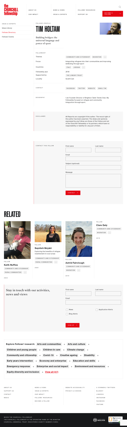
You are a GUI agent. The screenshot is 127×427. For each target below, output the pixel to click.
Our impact (33, 14)
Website (91, 88)
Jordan (77, 67)
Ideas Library (7, 28)
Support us (83, 14)
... (105, 57)
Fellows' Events (8, 37)
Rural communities (13, 272)
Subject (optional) (72, 163)
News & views (59, 10)
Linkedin (100, 394)
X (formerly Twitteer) (105, 387)
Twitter (81, 88)
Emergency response (18, 366)
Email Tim (102, 88)
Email (68, 155)
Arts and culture (76, 344)
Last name (99, 146)
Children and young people (21, 350)
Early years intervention (20, 361)
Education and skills (84, 361)
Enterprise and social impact (52, 366)
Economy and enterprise (53, 361)
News (71, 309)
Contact (7, 394)
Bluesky (99, 391)
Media (6, 397)
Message (69, 172)
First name (70, 146)
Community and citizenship (78, 57)
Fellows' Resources (43, 397)
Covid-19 (48, 355)
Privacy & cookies (73, 391)
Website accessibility (75, 387)
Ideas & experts (60, 14)
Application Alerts (106, 309)
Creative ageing (68, 355)
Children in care (51, 350)
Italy (69, 67)
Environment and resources (90, 366)
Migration (97, 57)
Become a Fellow (42, 401)
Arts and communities (49, 344)
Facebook (71, 88)
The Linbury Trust (74, 75)
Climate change (75, 350)
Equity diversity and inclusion (23, 372)
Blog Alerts (73, 314)
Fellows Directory (8, 32)
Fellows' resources (86, 10)
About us (32, 10)
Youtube (99, 404)
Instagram (100, 397)
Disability (89, 355)
